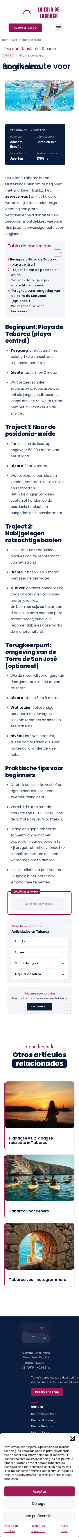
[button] (72, 1438)
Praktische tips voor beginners (27, 308)
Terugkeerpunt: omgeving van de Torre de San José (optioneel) (35, 295)
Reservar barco (47, 1392)
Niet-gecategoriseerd (26, 40)
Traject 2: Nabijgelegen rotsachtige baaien (30, 283)
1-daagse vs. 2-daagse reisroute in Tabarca (31, 1140)
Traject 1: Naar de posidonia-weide (34, 272)
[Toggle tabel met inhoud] (55, 253)
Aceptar (39, 1491)
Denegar (39, 1503)
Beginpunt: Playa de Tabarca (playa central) (33, 262)
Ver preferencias (40, 1516)
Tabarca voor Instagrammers (37, 1279)
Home (6, 40)
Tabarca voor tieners (29, 1211)
